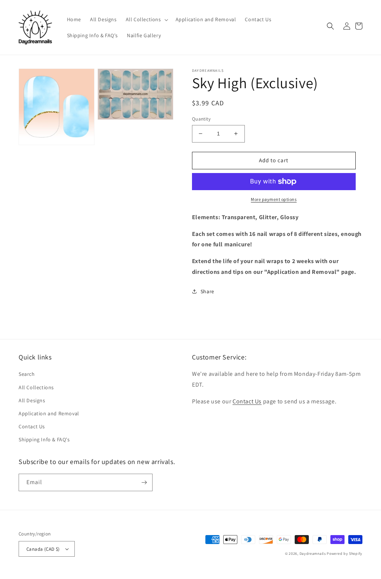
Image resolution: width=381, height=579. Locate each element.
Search (27, 374)
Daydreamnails (313, 553)
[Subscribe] (144, 482)
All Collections (36, 387)
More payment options (274, 199)
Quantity (201, 119)
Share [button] (207, 291)
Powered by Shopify (344, 553)
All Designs (32, 400)
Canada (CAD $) (43, 549)
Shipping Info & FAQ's (44, 439)
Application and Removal (49, 413)
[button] (146, 19)
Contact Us (32, 426)
